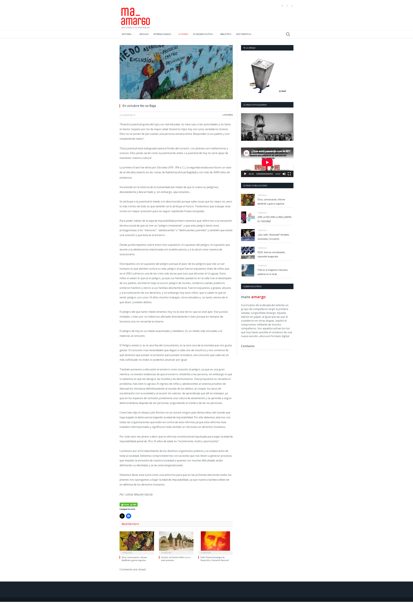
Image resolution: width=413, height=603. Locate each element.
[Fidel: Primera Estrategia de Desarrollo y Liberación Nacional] (215, 542)
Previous (245, 127)
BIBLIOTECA (226, 34)
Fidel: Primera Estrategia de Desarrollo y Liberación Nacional (215, 559)
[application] (267, 162)
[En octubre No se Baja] (176, 73)
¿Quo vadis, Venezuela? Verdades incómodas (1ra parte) (273, 237)
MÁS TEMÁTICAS (243, 34)
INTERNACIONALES (162, 34)
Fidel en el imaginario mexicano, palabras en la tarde (273, 272)
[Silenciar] (284, 173)
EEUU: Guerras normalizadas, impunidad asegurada (271, 254)
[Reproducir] (245, 173)
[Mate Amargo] (136, 17)
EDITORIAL (127, 34)
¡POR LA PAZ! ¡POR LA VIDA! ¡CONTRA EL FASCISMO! (274, 219)
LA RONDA (183, 34)
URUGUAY (144, 34)
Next (290, 127)
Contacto (248, 346)
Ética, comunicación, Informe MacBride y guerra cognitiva (134, 559)
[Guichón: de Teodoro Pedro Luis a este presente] (176, 542)
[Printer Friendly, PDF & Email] (129, 504)
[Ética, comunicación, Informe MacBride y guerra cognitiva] (137, 542)
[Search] (288, 34)
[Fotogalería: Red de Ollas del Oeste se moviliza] (267, 127)
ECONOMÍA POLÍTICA (203, 34)
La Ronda (228, 114)
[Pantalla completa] (289, 173)
